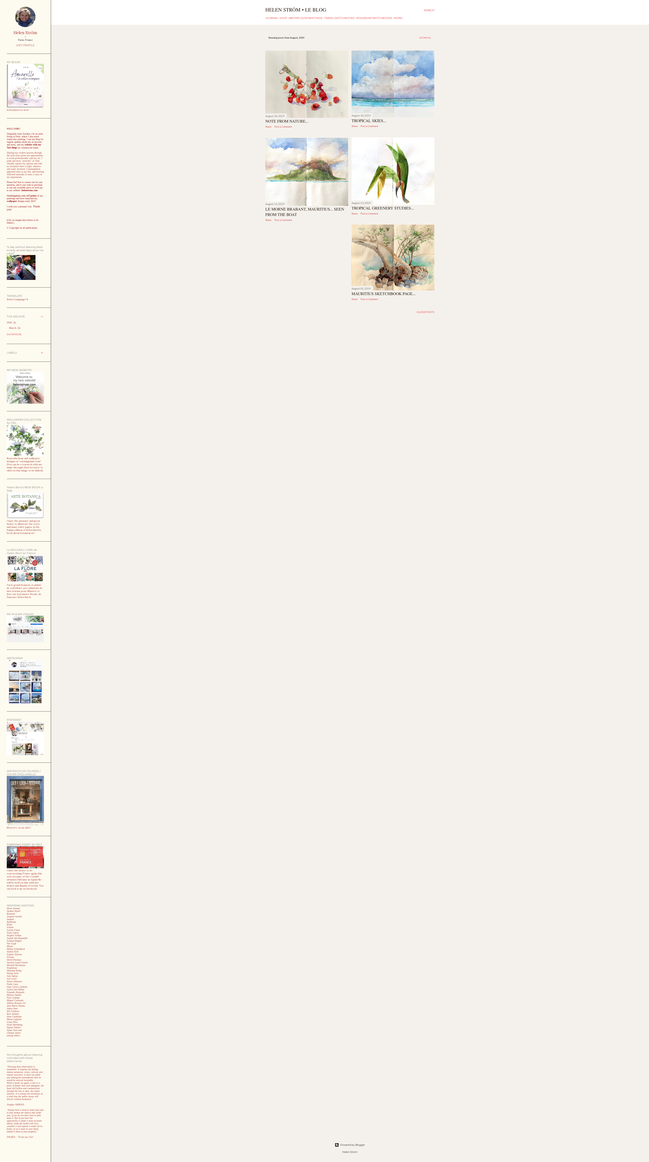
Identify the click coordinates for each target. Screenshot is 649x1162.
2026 (11, 322)
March (14, 327)
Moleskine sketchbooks (374, 17)
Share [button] (268, 126)
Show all (425, 37)
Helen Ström (25, 32)
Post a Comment (283, 126)
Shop (283, 17)
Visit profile (25, 45)
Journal (271, 17)
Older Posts (425, 312)
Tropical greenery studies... (383, 208)
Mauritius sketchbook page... (384, 293)
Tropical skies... (369, 120)
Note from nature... (286, 121)
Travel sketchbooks (339, 17)
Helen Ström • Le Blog (295, 9)
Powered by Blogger (352, 1144)
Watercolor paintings (305, 17)
